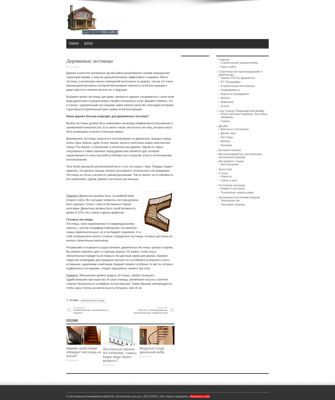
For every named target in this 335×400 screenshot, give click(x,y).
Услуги (225, 105)
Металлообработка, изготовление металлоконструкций (240, 156)
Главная (74, 43)
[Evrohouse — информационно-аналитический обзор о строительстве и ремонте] (92, 32)
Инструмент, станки (231, 161)
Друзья (88, 43)
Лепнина (226, 145)
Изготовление (230, 164)
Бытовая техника (229, 150)
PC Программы (231, 81)
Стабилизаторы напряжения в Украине (90, 310)
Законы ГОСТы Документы (238, 77)
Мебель (225, 141)
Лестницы (227, 137)
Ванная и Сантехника (235, 129)
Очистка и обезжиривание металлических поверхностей (151, 310)
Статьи (223, 173)
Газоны (225, 121)
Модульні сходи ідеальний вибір (152, 350)
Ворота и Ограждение (235, 93)
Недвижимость (230, 89)
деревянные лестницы (92, 300)
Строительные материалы (238, 85)
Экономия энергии (233, 204)
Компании (227, 101)
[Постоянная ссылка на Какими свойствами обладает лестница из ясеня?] (83, 343)
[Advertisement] (205, 13)
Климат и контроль (233, 188)
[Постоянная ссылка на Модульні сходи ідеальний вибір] (157, 343)
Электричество (230, 200)
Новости (226, 176)
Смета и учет (229, 180)
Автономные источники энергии (239, 197)
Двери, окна (228, 133)
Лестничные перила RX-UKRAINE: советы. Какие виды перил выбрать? (120, 354)
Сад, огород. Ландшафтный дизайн (241, 110)
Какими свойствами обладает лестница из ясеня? (83, 352)
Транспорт (225, 169)
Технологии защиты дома (237, 192)
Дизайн (223, 126)
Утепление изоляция (231, 185)
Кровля (225, 97)
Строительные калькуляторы (239, 62)
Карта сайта (228, 66)
